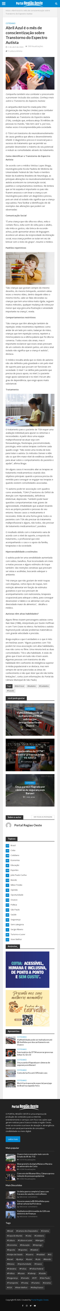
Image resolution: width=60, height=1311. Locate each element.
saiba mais (13, 1139)
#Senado (25, 1278)
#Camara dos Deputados (27, 1231)
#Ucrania (47, 1283)
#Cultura (11, 1240)
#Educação (25, 1245)
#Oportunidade (24, 1264)
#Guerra (29, 1254)
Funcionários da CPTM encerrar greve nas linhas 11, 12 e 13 (30, 754)
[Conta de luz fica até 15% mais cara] (11, 1073)
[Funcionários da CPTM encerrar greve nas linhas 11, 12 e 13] (11, 1052)
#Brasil (10, 1231)
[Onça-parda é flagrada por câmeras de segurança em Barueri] (11, 1063)
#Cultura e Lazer (25, 1240)
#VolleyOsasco (37, 1287)
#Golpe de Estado (15, 1254)
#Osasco (38, 1264)
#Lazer (29, 1259)
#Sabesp (32, 1273)
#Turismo (35, 1283)
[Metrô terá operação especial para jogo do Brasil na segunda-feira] (11, 1083)
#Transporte (12, 1283)
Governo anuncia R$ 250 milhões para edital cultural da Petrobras (33, 1202)
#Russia (21, 1273)
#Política (10, 1273)
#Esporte (11, 1250)
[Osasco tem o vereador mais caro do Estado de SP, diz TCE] (11, 1157)
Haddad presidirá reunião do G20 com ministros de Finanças (33, 1212)
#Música (10, 1264)
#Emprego (37, 1245)
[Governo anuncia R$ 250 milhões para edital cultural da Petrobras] (11, 1204)
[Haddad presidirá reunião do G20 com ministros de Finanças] (11, 1214)
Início (8, 10)
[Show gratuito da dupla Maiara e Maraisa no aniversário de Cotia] (11, 1167)
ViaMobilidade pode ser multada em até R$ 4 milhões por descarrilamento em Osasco (30, 719)
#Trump (24, 1283)
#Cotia (28, 1236)
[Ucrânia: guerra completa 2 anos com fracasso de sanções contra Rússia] (11, 1195)
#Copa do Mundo (14, 1236)
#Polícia (23, 1269)
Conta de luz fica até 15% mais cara (32, 1073)
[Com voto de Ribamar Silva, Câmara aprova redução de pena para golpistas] (11, 1177)
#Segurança (12, 1278)
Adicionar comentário (28, 1197)
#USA (9, 1287)
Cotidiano (10, 23)
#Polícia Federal (36, 1269)
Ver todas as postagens (43, 817)
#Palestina (11, 1269)
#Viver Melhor (21, 1287)
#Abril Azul (19, 686)
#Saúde (10, 691)
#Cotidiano (39, 1236)
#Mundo (47, 1259)
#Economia (12, 1245)
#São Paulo (45, 1278)
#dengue (40, 1240)
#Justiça (19, 1259)
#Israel (10, 1259)
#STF (34, 1278)
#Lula (38, 1259)
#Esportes (22, 1250)
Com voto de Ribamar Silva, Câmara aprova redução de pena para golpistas (35, 1174)
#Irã (49, 1254)
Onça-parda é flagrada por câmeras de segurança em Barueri (30, 790)
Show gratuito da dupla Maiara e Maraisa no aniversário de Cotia (34, 1165)
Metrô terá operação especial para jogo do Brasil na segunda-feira (34, 1084)
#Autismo (32, 686)
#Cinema (45, 1231)
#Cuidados (43, 686)
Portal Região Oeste (39, 1300)
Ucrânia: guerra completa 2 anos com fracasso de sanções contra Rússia (33, 1192)
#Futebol (34, 1250)
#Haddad (41, 1254)
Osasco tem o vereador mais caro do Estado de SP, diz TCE (33, 1155)
